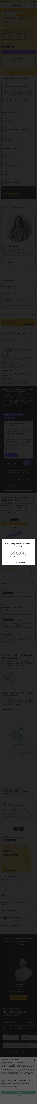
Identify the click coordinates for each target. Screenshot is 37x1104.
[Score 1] (13, 552)
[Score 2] (18, 552)
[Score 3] (24, 552)
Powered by (15, 562)
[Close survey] (32, 542)
